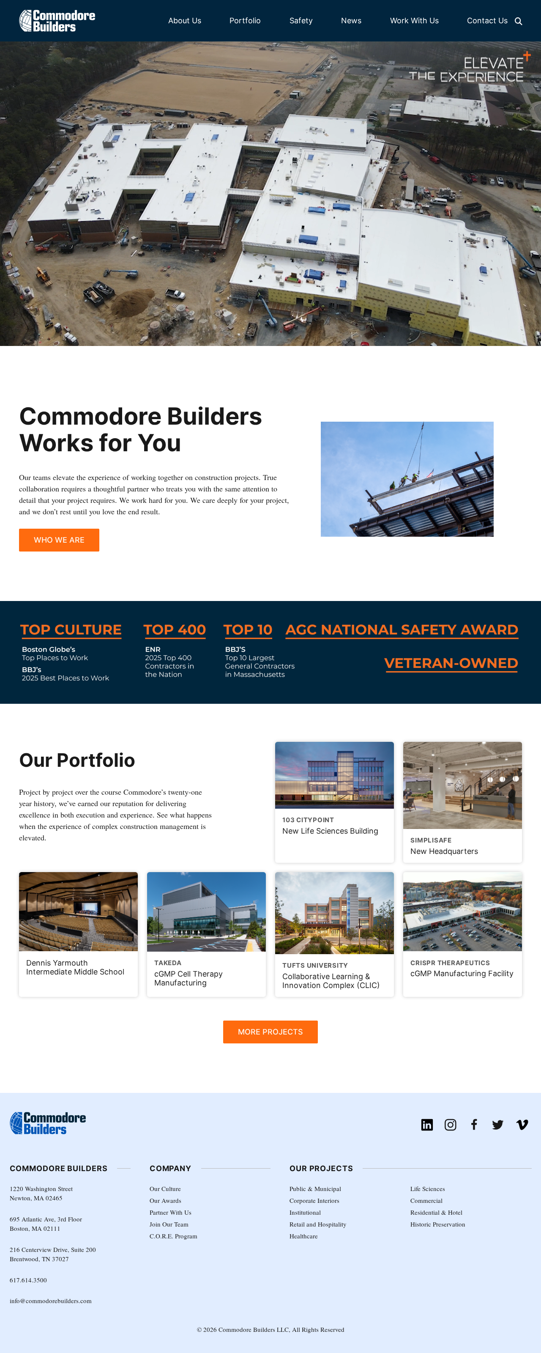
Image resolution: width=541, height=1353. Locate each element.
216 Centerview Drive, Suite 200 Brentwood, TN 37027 (53, 1254)
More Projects (270, 1031)
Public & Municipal (315, 1188)
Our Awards (165, 1200)
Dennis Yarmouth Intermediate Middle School (75, 967)
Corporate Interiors (314, 1200)
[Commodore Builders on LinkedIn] (427, 1124)
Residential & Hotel (436, 1212)
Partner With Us (170, 1212)
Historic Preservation (437, 1224)
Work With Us (414, 20)
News (351, 20)
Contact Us (487, 20)
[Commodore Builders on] (522, 1124)
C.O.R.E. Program (173, 1236)
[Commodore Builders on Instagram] (450, 1124)
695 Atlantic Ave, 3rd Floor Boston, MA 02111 (46, 1224)
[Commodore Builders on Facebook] (474, 1124)
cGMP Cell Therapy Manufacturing (188, 973)
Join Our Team (169, 1224)
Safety (301, 20)
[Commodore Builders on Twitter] (498, 1124)
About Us (184, 20)
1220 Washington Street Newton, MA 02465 (41, 1193)
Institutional (305, 1212)
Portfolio (245, 20)
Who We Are (59, 539)
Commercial (426, 1200)
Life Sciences (427, 1188)
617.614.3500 (28, 1280)
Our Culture (165, 1188)
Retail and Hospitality (318, 1224)
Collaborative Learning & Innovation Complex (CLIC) (331, 975)
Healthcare (304, 1236)
